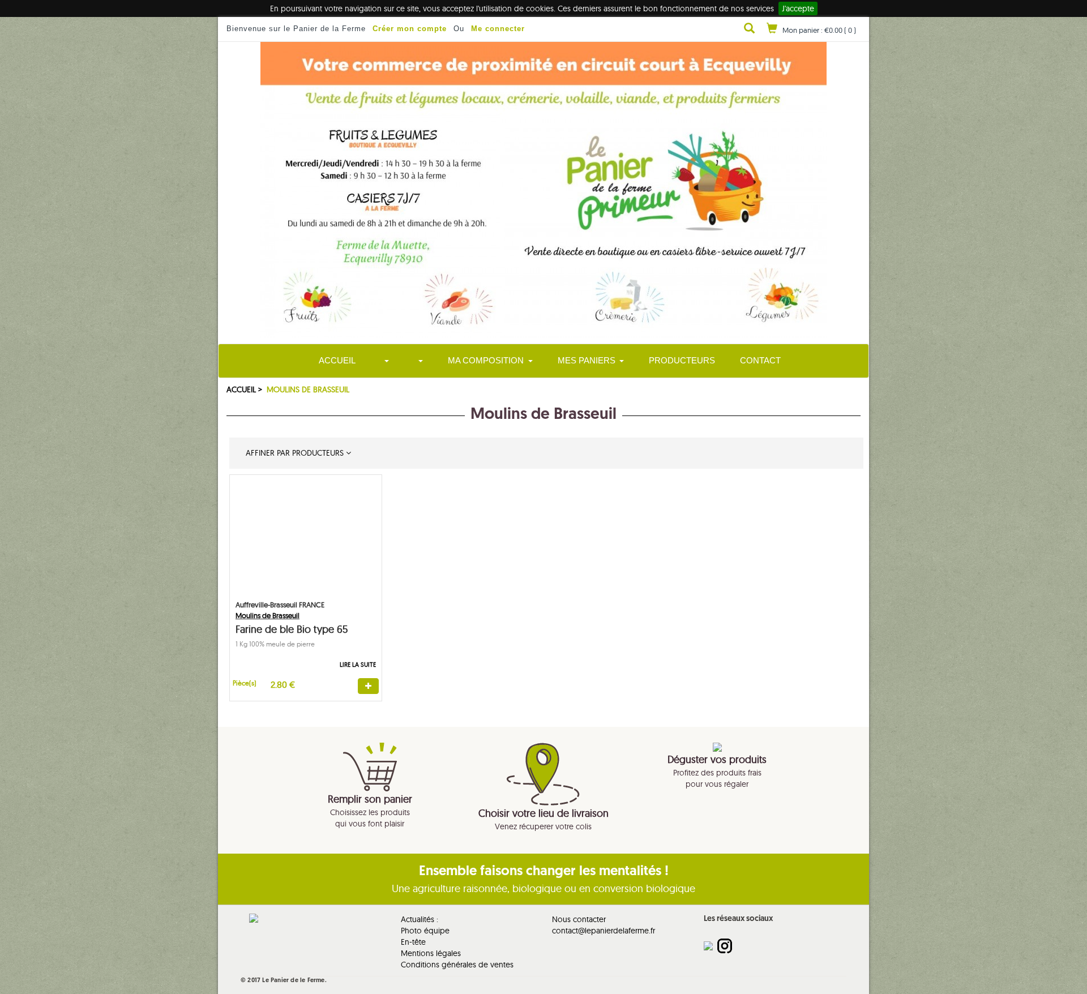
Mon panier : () (819, 30)
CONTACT (760, 360)
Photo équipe (425, 931)
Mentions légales (431, 953)
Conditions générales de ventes (457, 964)
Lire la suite (358, 665)
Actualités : (419, 919)
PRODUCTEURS (682, 360)
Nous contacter (579, 919)
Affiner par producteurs (293, 453)
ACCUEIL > (245, 389)
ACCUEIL (337, 360)
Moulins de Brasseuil (308, 389)
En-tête (413, 942)
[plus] (368, 686)
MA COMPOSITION (486, 360)
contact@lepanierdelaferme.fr (603, 931)
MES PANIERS (586, 360)
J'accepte (798, 8)
